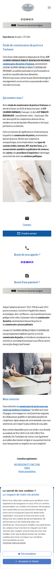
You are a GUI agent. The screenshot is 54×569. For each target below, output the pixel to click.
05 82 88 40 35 (27, 19)
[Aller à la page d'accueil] (28, 7)
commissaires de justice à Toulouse (18, 64)
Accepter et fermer (28, 561)
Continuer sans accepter (14, 543)
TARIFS (27, 468)
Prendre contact (29, 233)
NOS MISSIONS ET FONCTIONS (27, 464)
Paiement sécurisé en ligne (30, 25)
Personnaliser (28, 553)
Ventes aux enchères (27, 471)
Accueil (18, 37)
